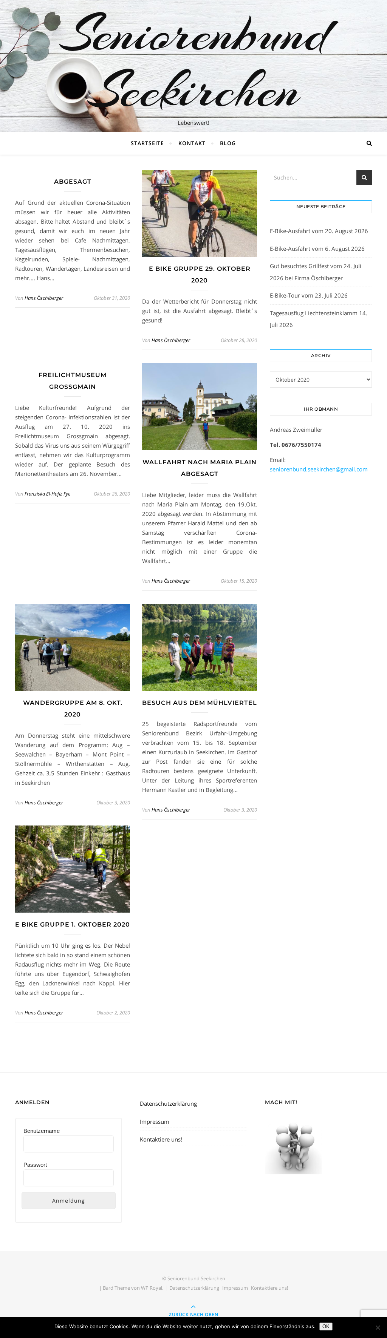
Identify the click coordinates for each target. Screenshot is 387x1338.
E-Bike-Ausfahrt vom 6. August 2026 (317, 248)
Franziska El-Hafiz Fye (47, 493)
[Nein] (377, 1327)
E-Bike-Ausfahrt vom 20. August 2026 (319, 231)
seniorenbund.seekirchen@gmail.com (319, 469)
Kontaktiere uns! (161, 1139)
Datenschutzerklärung (168, 1103)
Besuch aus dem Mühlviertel (199, 702)
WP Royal (151, 1287)
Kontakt (192, 143)
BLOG (228, 143)
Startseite (147, 143)
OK (326, 1326)
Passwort (35, 1165)
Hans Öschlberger (44, 298)
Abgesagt (72, 181)
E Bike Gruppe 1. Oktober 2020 (72, 924)
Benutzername (41, 1131)
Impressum (154, 1121)
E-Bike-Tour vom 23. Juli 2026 (309, 295)
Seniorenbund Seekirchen (193, 61)
